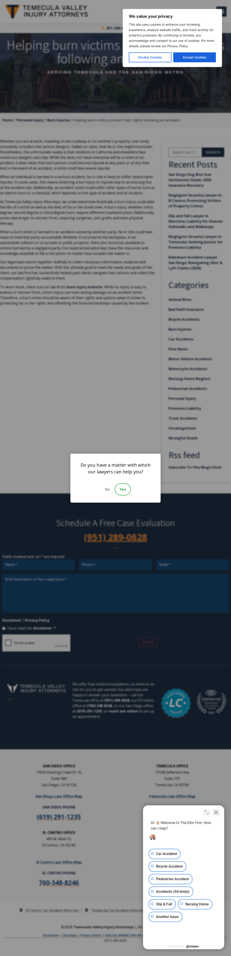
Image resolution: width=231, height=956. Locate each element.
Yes (123, 489)
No (107, 489)
